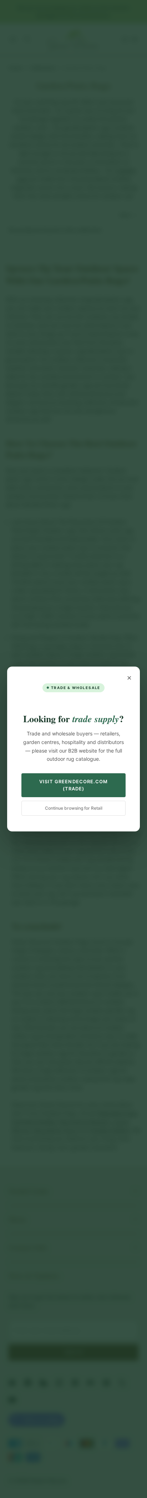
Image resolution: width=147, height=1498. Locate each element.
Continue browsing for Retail (73, 808)
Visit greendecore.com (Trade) (73, 785)
